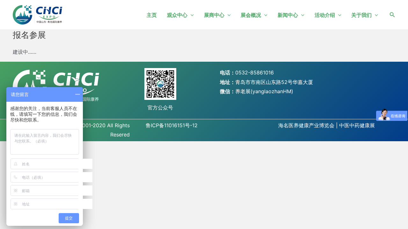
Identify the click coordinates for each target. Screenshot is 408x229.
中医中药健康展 (357, 125)
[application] (190, 15)
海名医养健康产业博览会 (306, 125)
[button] (392, 15)
